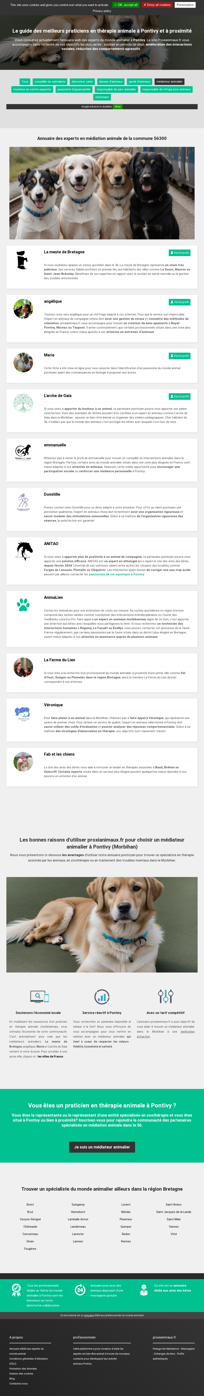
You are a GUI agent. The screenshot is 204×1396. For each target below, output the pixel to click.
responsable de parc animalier (116, 89)
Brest (30, 1204)
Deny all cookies (158, 5)
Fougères (30, 1248)
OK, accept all (127, 5)
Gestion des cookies (21, 1373)
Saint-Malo (174, 1219)
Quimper (126, 1226)
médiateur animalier (169, 81)
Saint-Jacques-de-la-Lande (173, 1212)
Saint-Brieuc (174, 1204)
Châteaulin (30, 1226)
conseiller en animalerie (50, 81)
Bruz (30, 1212)
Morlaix (125, 1212)
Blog (12, 1378)
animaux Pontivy (82, 1363)
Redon (126, 1234)
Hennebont (78, 1212)
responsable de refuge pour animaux (166, 89)
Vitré (174, 1234)
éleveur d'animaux (111, 81)
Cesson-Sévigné (30, 1219)
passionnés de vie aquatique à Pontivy (116, 574)
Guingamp (78, 1204)
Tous (25, 81)
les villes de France (50, 1056)
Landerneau (78, 1226)
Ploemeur (126, 1219)
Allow (118, 106)
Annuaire (14, 1348)
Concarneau (30, 1234)
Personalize (185, 5)
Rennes (126, 1241)
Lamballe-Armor (78, 1219)
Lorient (126, 1204)
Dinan (30, 1241)
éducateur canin (82, 81)
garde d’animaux (139, 81)
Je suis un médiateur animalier (102, 1147)
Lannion (78, 1241)
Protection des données (23, 1368)
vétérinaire (102, 97)
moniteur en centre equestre (32, 89)
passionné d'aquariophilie (74, 89)
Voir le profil (181, 252)
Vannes (174, 1226)
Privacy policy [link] (102, 11)
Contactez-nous (18, 1383)
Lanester (78, 1234)
